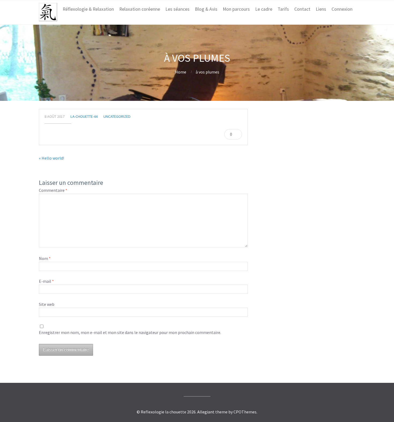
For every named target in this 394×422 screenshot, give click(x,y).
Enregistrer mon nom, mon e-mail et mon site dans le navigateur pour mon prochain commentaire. (130, 332)
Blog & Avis (206, 9)
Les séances (177, 9)
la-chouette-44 (84, 116)
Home (180, 72)
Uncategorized (117, 116)
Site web (46, 304)
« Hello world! (51, 158)
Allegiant (205, 411)
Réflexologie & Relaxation (88, 9)
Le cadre (263, 9)
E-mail (46, 281)
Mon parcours (236, 9)
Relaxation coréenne (139, 9)
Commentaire (53, 190)
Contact (302, 9)
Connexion (342, 9)
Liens (321, 9)
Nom (45, 258)
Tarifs (283, 9)
